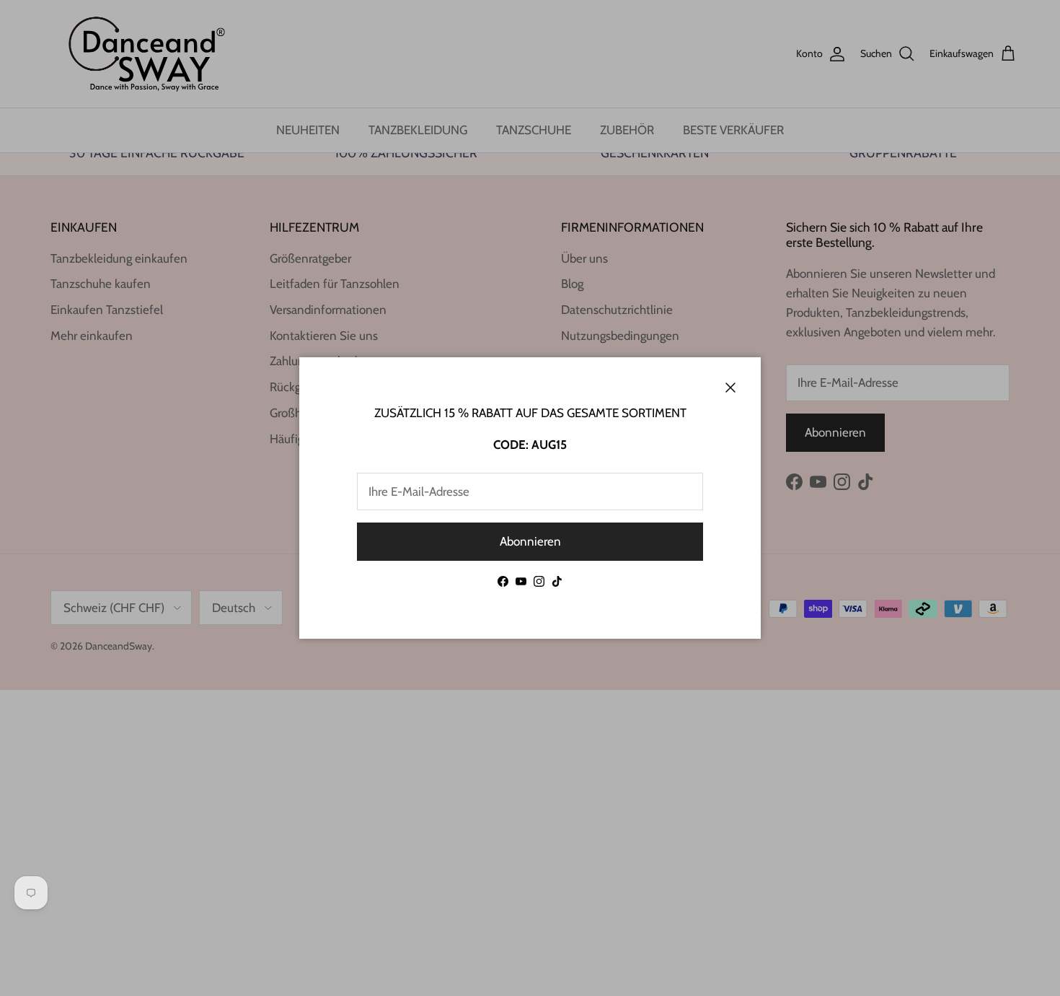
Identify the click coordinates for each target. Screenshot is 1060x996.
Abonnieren (530, 541)
